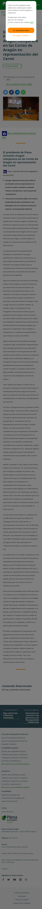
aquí (31, 22)
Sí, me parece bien (21, 30)
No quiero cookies (21, 35)
